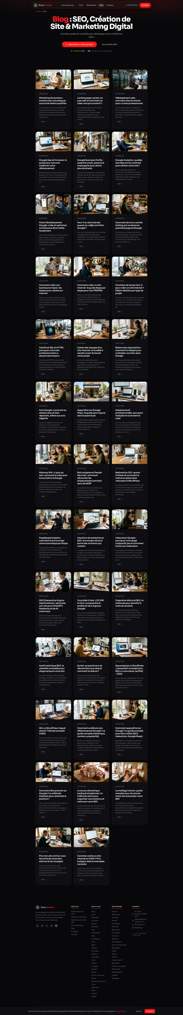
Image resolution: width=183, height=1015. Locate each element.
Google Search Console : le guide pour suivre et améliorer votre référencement (53, 164)
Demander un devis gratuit (81, 44)
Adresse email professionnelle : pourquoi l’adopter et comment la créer (129, 414)
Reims (94, 978)
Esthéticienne (117, 972)
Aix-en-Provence (98, 975)
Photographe (117, 942)
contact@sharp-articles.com (140, 920)
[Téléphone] (47, 926)
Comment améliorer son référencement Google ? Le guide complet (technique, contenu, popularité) (91, 732)
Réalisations (91, 5)
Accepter (149, 1011)
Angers (94, 969)
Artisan (114, 921)
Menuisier (115, 963)
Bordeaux (95, 927)
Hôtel (114, 951)
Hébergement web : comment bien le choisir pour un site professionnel (129, 101)
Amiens (94, 993)
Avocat (114, 911)
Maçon (114, 954)
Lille (93, 930)
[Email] (42, 926)
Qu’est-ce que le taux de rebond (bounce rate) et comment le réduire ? (89, 668)
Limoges (95, 966)
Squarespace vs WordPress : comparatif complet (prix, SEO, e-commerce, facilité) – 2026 (129, 669)
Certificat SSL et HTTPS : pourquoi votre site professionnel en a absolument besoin (51, 351)
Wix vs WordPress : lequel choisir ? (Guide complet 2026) (52, 731)
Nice (93, 936)
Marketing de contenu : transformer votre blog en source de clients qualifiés (52, 101)
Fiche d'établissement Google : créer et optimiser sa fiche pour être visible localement (53, 226)
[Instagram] (51, 926)
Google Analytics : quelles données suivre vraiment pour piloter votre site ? (128, 163)
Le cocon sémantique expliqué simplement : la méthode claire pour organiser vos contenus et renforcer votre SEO (90, 796)
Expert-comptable (119, 966)
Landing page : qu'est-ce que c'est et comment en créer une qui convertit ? (90, 101)
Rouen (94, 972)
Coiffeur (115, 975)
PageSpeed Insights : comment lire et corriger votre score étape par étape (53, 541)
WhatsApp (138, 928)
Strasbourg (96, 939)
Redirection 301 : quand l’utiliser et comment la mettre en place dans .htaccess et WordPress (127, 476)
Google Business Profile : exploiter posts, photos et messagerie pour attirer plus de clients (90, 164)
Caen (93, 942)
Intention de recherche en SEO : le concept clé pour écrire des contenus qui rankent (90, 542)
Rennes (94, 948)
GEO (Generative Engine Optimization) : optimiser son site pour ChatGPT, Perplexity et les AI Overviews (52, 606)
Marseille (95, 918)
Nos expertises (67, 5)
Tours (94, 984)
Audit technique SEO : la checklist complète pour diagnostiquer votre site (52, 668)
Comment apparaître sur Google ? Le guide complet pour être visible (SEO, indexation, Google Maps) (129, 732)
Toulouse (95, 921)
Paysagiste (116, 948)
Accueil (38, 11)
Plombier (115, 927)
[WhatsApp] (37, 926)
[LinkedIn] (56, 926)
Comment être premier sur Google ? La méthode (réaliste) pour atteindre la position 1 (53, 794)
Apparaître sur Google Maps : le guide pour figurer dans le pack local (91, 413)
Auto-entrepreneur (119, 945)
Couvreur (115, 936)
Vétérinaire (116, 969)
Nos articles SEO (109, 44)
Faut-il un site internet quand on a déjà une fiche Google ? (90, 225)
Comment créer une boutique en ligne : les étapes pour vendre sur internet (51, 289)
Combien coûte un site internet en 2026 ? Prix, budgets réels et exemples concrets (91, 860)
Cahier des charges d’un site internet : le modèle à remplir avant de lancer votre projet (90, 351)
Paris (93, 911)
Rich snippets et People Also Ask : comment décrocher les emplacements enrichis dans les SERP (89, 478)
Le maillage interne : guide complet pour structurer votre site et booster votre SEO (129, 794)
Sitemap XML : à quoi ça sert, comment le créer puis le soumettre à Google (53, 475)
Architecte (116, 933)
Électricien (116, 930)
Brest (94, 990)
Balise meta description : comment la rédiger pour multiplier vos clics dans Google (128, 351)
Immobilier (116, 924)
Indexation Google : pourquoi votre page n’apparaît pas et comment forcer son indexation (129, 542)
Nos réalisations (77, 925)
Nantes (94, 924)
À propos (110, 5)
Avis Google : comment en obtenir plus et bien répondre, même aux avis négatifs (52, 414)
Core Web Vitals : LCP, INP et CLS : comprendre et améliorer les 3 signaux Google (90, 604)
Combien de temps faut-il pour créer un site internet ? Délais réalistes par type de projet (129, 289)
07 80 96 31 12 (132, 5)
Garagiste (115, 978)
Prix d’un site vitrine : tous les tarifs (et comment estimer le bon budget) (52, 859)
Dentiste (115, 918)
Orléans (94, 954)
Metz (93, 960)
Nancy (94, 996)
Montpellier (96, 933)
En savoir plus (121, 1011)
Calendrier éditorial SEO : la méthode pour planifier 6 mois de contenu (129, 603)
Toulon (94, 963)
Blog (101, 5)
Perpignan (95, 957)
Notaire (115, 957)
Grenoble (95, 951)
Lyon (93, 914)
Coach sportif (117, 960)
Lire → (43, 121)
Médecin (115, 939)
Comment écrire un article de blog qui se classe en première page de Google (129, 225)
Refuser (139, 1011)
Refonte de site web (78, 917)
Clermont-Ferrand (98, 981)
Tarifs (81, 5)
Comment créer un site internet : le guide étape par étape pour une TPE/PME (91, 288)
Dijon (93, 945)
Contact (145, 5)
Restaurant (116, 914)
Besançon (95, 987)
